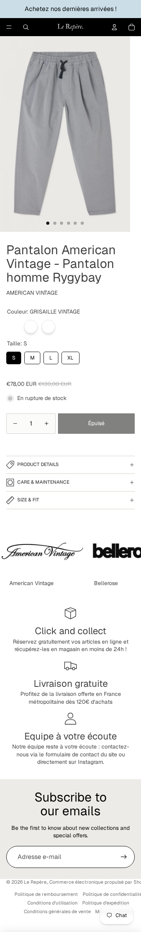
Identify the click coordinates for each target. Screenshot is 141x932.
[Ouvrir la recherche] (25, 27)
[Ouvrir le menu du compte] (114, 27)
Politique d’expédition (105, 903)
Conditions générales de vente (57, 911)
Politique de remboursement (46, 894)
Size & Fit (28, 500)
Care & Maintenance (43, 482)
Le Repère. (35, 882)
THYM (48, 327)
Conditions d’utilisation (52, 903)
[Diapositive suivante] (128, 551)
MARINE (31, 327)
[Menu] (9, 27)
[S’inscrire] (123, 856)
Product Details (38, 464)
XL (70, 356)
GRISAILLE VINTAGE (13, 327)
